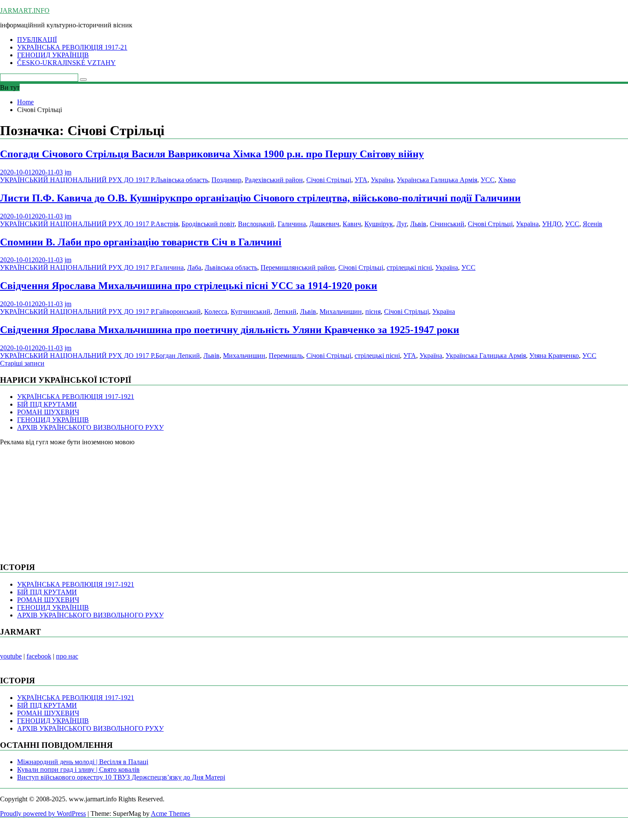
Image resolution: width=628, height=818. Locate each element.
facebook (38, 656)
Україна (382, 179)
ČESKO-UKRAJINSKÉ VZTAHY (66, 62)
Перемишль (286, 355)
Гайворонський (178, 311)
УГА (361, 179)
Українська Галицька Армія (437, 179)
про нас (67, 656)
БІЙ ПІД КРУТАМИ (47, 404)
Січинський (447, 223)
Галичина (292, 223)
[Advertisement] (64, 499)
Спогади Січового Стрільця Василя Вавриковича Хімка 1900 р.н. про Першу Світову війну (212, 153)
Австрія (167, 223)
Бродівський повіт (208, 223)
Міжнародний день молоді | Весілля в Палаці (82, 761)
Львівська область (182, 179)
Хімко (507, 179)
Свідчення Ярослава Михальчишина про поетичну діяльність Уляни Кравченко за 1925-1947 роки (229, 329)
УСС (488, 179)
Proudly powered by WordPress (43, 813)
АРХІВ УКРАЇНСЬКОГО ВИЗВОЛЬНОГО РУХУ (90, 427)
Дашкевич (324, 223)
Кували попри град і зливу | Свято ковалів (78, 769)
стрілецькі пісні (409, 267)
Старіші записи (22, 363)
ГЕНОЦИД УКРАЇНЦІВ (53, 55)
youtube (11, 656)
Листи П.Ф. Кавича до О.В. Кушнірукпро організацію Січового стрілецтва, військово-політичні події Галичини (260, 198)
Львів (418, 223)
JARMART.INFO (25, 10)
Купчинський (250, 311)
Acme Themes (170, 813)
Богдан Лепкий (178, 355)
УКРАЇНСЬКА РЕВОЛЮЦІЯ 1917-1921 (75, 396)
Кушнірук (378, 223)
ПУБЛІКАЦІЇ (37, 39)
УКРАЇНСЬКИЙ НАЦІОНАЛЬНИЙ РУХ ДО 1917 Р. (78, 179)
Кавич (352, 223)
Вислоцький (256, 223)
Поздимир (226, 179)
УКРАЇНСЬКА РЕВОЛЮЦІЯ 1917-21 (72, 47)
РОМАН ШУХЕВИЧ (48, 412)
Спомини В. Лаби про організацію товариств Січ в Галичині (141, 242)
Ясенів (592, 223)
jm (68, 172)
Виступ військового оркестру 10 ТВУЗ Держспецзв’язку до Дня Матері (121, 777)
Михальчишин (341, 311)
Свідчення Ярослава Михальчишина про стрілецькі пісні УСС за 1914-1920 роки (188, 285)
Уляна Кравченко (554, 355)
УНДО (552, 223)
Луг (401, 223)
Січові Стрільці (328, 179)
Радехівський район (274, 179)
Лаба (194, 267)
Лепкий (285, 311)
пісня (373, 311)
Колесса (215, 311)
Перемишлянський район (298, 267)
